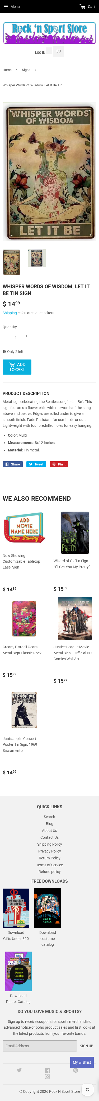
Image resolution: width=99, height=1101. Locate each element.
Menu (15, 7)
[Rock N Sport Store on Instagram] (47, 1077)
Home (7, 70)
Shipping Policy (49, 844)
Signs (26, 70)
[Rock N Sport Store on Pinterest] (75, 1071)
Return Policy (49, 858)
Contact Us (49, 837)
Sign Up (86, 1046)
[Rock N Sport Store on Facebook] (47, 1071)
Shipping (10, 313)
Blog (49, 824)
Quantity (10, 327)
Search (49, 817)
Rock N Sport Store (64, 1091)
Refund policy (50, 871)
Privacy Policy (49, 851)
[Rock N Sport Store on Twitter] (19, 1071)
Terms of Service (49, 865)
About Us (49, 830)
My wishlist (82, 1062)
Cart (91, 7)
